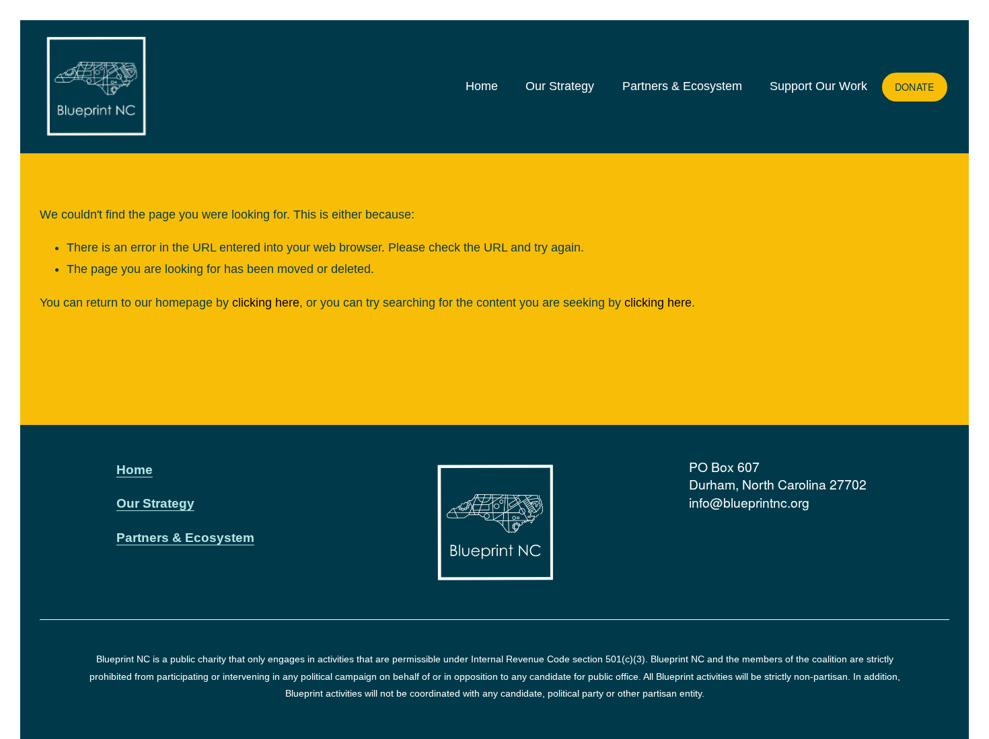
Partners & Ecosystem (682, 86)
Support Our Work (818, 86)
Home (482, 86)
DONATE (915, 86)
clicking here (265, 302)
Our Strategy (559, 86)
